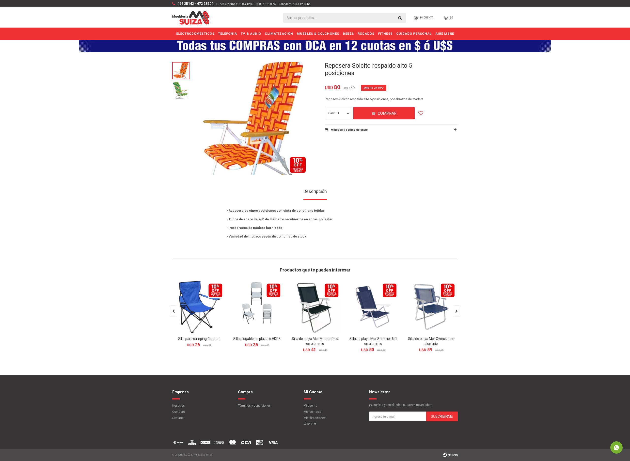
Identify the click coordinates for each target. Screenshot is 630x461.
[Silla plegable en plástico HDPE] (257, 307)
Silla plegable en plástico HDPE (257, 339)
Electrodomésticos (195, 33)
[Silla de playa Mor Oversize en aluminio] (431, 307)
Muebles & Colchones (318, 33)
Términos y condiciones (254, 405)
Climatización (279, 33)
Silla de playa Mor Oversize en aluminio (431, 341)
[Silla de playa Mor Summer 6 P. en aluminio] (373, 307)
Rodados (366, 33)
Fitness (385, 33)
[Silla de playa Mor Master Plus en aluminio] (315, 307)
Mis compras (312, 411)
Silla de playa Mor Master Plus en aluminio (315, 341)
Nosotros (178, 405)
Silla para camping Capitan (199, 339)
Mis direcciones (315, 418)
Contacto (178, 411)
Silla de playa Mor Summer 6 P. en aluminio (373, 341)
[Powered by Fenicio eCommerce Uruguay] (450, 455)
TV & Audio (251, 33)
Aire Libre (444, 33)
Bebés (348, 33)
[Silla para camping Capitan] (198, 307)
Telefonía (227, 33)
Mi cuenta (310, 405)
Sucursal (178, 418)
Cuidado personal (414, 33)
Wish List (310, 424)
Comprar (387, 113)
